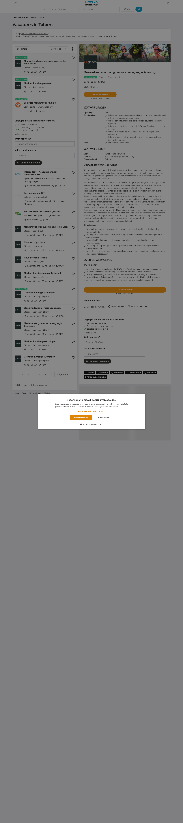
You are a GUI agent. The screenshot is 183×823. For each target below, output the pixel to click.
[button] (91, 411)
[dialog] (91, 411)
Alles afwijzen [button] (103, 417)
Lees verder (123, 407)
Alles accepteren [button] (81, 417)
